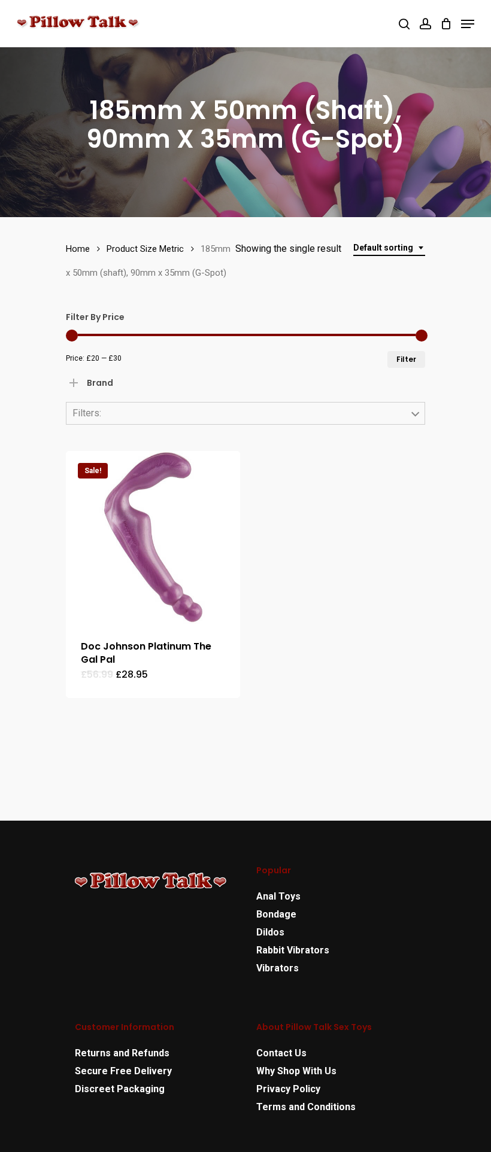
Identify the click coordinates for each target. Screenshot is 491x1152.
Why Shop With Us (296, 1071)
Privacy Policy (288, 1089)
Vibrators (277, 968)
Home (78, 248)
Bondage (276, 914)
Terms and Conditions (306, 1107)
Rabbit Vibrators (292, 950)
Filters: (86, 413)
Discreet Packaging (120, 1089)
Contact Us (281, 1053)
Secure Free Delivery (123, 1071)
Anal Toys (278, 896)
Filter (406, 359)
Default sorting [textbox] (383, 247)
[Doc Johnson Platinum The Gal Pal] (153, 538)
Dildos (270, 932)
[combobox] (389, 248)
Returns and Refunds (122, 1053)
